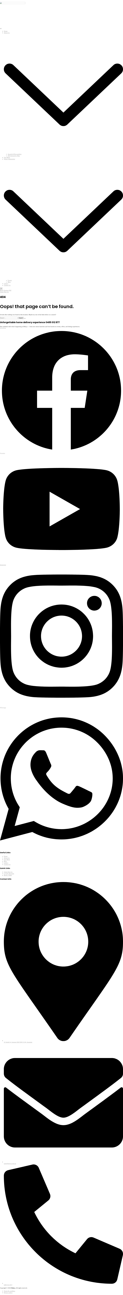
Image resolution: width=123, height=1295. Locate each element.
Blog (9, 282)
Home (5, 31)
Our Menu (7, 157)
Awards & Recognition (14, 154)
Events (10, 280)
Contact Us (7, 285)
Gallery (6, 283)
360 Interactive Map (14, 156)
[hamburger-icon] (1, 28)
